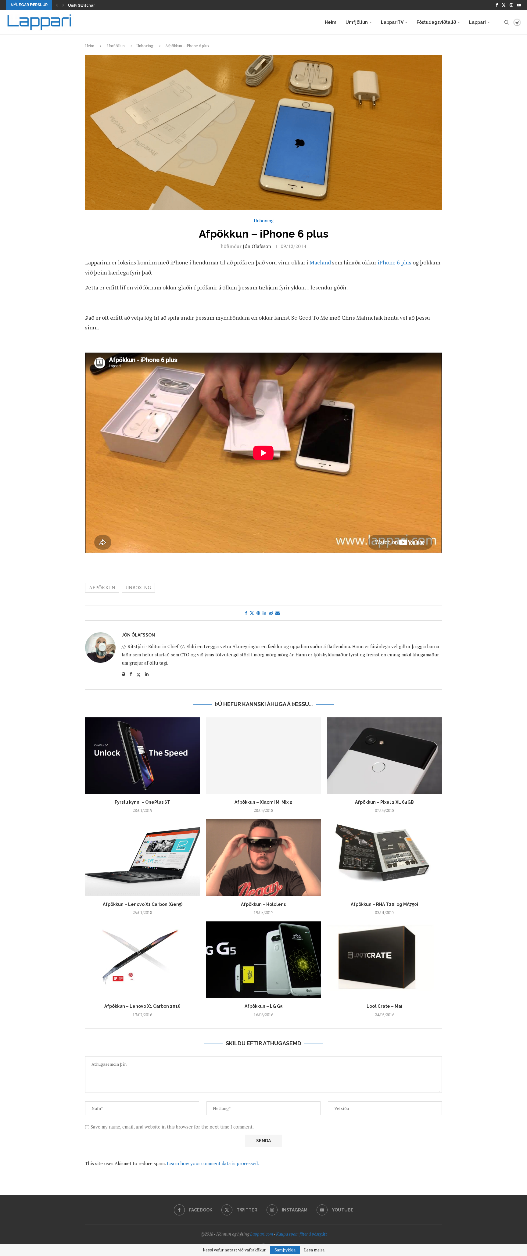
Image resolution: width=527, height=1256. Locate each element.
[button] (57, 5)
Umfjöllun (357, 22)
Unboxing (145, 45)
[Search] (507, 22)
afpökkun (102, 587)
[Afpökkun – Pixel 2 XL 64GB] (384, 755)
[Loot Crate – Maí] (384, 959)
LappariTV (392, 22)
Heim (330, 22)
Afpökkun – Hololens (263, 904)
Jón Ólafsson (257, 246)
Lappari (477, 22)
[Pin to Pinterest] (258, 613)
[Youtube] (519, 5)
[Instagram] (511, 5)
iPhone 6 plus (394, 262)
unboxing (138, 587)
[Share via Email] (277, 613)
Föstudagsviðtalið (436, 22)
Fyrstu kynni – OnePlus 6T (142, 802)
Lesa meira (314, 1250)
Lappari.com (261, 1234)
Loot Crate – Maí (384, 1006)
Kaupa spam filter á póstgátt (301, 1234)
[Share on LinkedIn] (264, 613)
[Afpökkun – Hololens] (263, 857)
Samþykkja (285, 1250)
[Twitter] (504, 5)
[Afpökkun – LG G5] (263, 959)
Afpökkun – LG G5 (263, 1006)
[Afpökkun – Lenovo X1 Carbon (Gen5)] (142, 857)
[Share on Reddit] (271, 613)
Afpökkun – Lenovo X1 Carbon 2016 (142, 1006)
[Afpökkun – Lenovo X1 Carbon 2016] (142, 959)
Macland (320, 262)
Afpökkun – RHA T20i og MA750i (384, 904)
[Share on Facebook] (246, 613)
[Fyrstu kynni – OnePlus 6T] (142, 755)
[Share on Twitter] (252, 613)
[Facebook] (497, 5)
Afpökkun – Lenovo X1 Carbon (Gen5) (142, 904)
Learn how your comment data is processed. (213, 1163)
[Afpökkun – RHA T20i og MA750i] (384, 857)
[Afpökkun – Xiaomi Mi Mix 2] (263, 755)
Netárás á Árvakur (85, 5)
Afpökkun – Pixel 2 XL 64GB (384, 802)
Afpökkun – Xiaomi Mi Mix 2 (263, 802)
